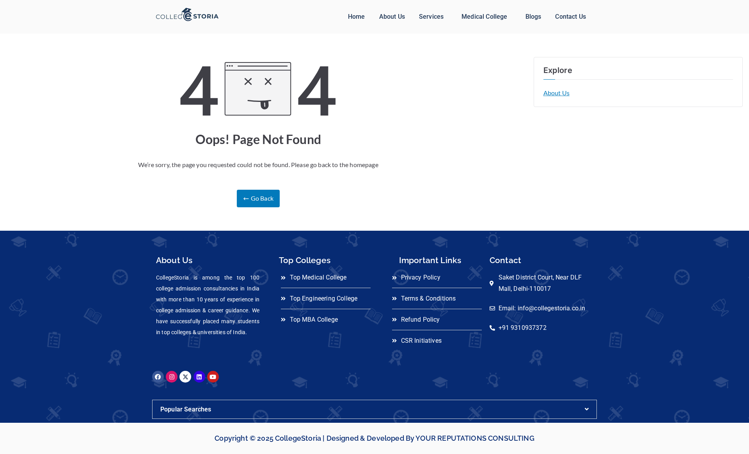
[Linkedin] (199, 377)
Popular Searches (185, 409)
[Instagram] (171, 377)
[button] (433, 17)
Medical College (484, 16)
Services (431, 16)
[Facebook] (158, 377)
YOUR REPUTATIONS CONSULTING (474, 438)
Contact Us (570, 16)
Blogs (533, 16)
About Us (392, 16)
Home (356, 16)
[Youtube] (213, 377)
